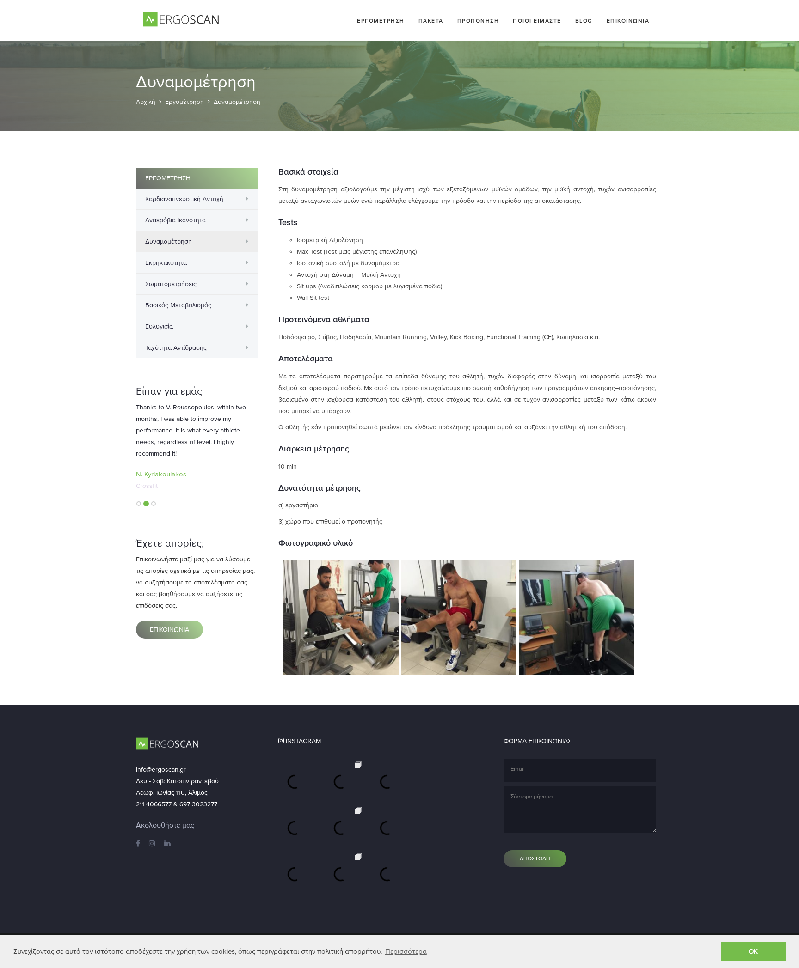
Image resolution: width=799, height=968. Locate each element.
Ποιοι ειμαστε (537, 21)
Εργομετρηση (381, 21)
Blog (584, 21)
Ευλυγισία (159, 326)
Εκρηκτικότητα (166, 262)
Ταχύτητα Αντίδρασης (176, 347)
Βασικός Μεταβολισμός (178, 305)
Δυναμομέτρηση (168, 241)
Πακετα (430, 21)
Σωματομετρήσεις (171, 283)
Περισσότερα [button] (406, 951)
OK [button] (753, 951)
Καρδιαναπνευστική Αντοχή (184, 198)
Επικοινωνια (628, 21)
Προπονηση (478, 21)
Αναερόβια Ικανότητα (175, 220)
